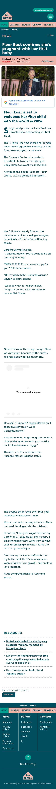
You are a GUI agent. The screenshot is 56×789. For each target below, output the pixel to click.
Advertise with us (45, 728)
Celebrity (5, 30)
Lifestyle (15, 24)
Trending (14, 30)
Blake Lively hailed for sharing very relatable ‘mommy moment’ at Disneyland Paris (26, 645)
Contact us (8, 748)
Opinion (37, 24)
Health (26, 24)
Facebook (26, 727)
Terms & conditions (8, 742)
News (4, 24)
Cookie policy (6, 735)
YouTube (25, 732)
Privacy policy (6, 728)
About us (7, 722)
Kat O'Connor (47, 61)
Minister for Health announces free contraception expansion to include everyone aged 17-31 (27, 659)
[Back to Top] (28, 757)
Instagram (26, 722)
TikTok (24, 736)
